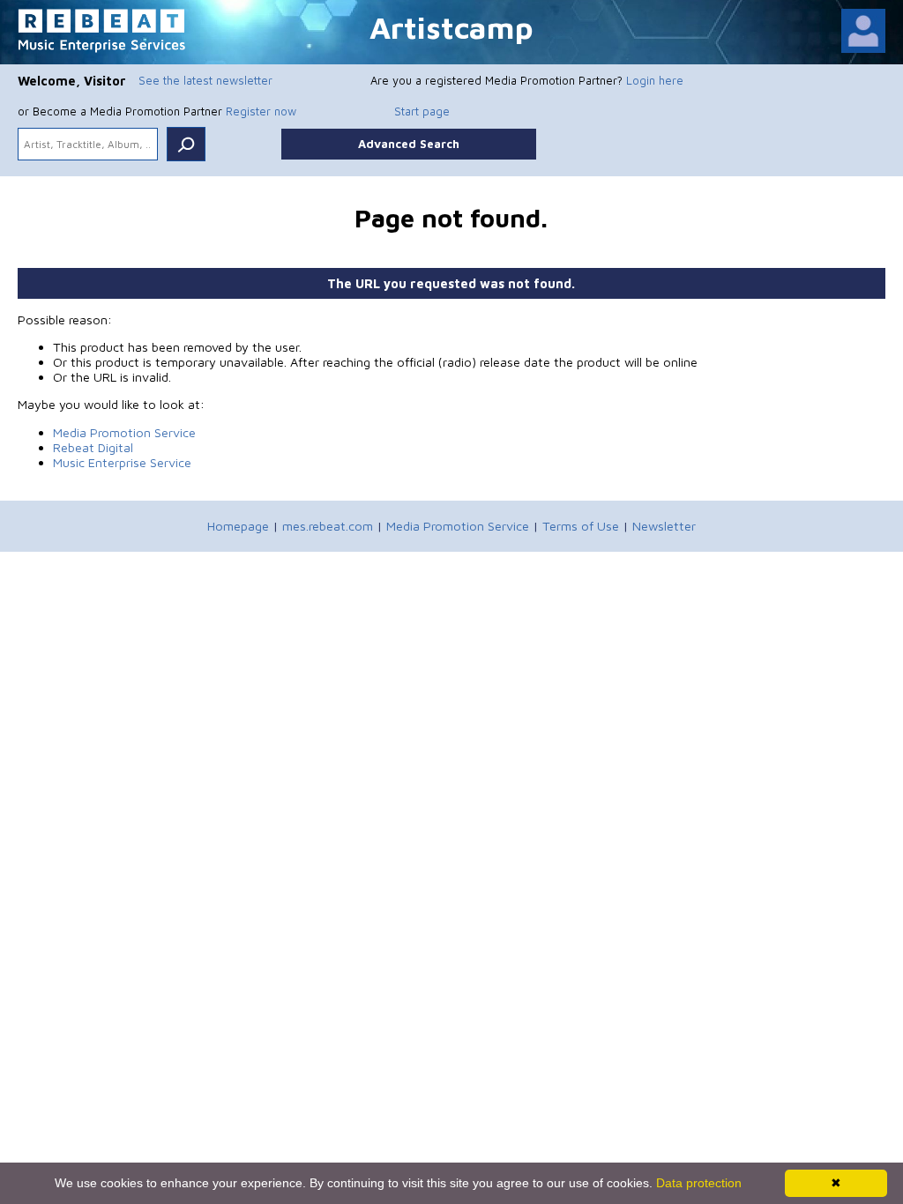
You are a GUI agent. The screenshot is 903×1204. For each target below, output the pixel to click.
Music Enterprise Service (122, 462)
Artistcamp (451, 27)
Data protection (699, 1183)
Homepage (238, 525)
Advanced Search (408, 144)
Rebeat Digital (93, 447)
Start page (422, 111)
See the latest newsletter (205, 80)
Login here (654, 80)
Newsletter (664, 525)
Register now (261, 111)
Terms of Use (580, 525)
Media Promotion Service (124, 432)
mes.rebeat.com (327, 525)
